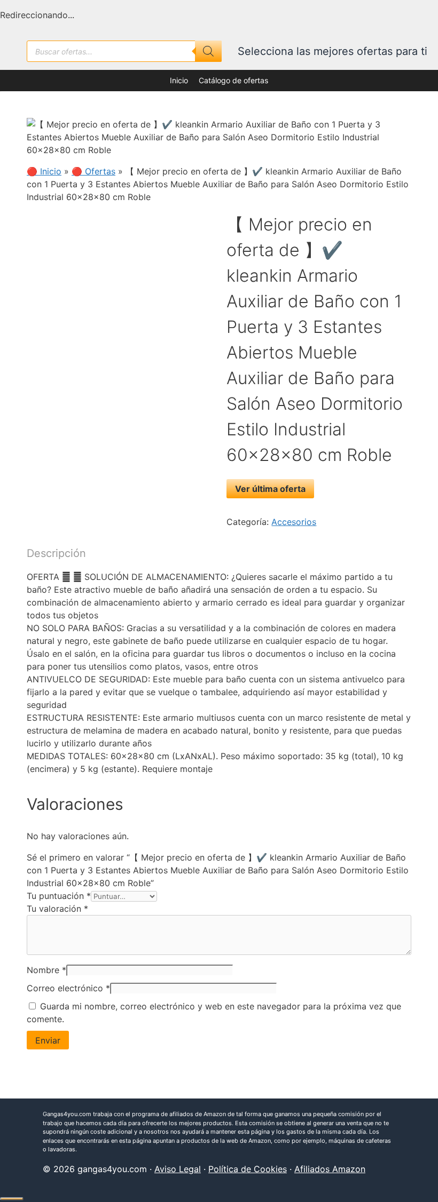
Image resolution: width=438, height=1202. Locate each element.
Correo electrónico (68, 988)
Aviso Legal (177, 1169)
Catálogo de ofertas (233, 80)
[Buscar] (208, 51)
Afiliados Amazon (329, 1169)
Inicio (179, 80)
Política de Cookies (247, 1169)
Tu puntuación (59, 895)
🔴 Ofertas (93, 171)
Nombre (46, 970)
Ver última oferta (270, 488)
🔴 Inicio (44, 171)
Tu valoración (57, 908)
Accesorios (293, 521)
